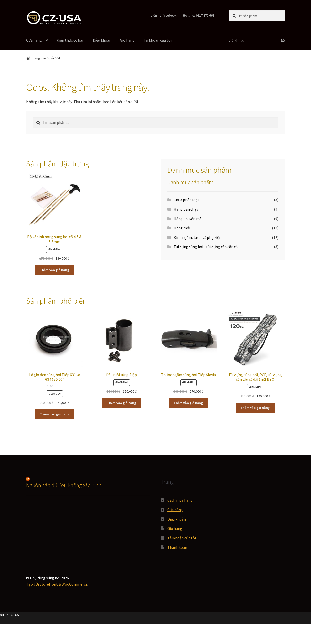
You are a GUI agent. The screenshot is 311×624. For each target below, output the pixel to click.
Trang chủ (39, 58)
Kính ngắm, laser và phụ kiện (197, 237)
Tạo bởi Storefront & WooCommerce (56, 584)
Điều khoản (102, 40)
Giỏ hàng (127, 40)
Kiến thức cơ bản (70, 40)
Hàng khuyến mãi (188, 218)
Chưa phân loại (186, 199)
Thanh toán (177, 547)
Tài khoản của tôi (157, 40)
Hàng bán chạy (186, 209)
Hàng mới (182, 228)
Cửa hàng (34, 40)
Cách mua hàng (180, 500)
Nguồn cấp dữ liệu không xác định (64, 485)
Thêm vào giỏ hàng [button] (54, 270)
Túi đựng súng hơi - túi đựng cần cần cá (206, 246)
